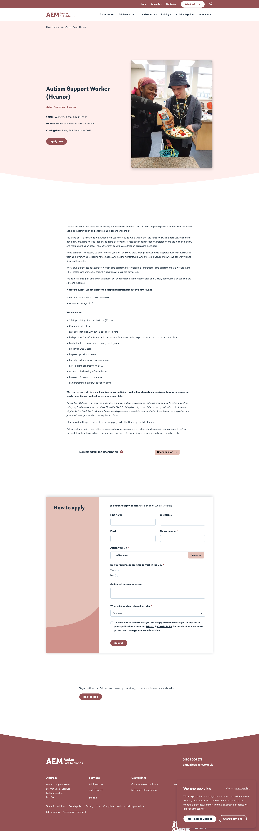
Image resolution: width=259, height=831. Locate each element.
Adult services (126, 14)
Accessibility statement (74, 812)
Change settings (232, 818)
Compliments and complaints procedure (123, 806)
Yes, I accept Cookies (200, 818)
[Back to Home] (60, 15)
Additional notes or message (126, 584)
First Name (116, 515)
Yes (112, 570)
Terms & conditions (55, 806)
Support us (156, 4)
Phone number (169, 531)
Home (143, 4)
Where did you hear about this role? (131, 606)
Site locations (53, 812)
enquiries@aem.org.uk (198, 764)
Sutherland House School (144, 790)
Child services (147, 14)
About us (204, 14)
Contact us (171, 4)
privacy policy (242, 788)
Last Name (166, 515)
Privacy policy (93, 806)
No (112, 575)
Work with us (193, 4)
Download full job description (98, 452)
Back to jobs (90, 696)
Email (114, 531)
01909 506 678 (193, 759)
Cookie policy (76, 806)
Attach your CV (119, 548)
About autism (107, 14)
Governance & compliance (144, 784)
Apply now (56, 141)
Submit (118, 643)
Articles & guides (185, 14)
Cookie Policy (164, 627)
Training (93, 798)
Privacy (150, 627)
